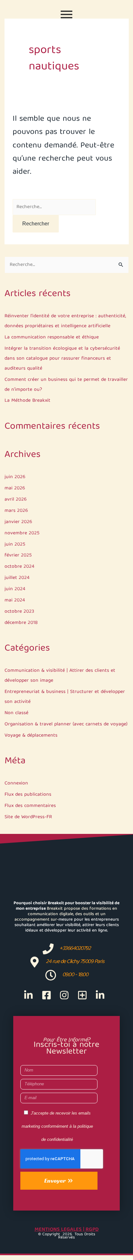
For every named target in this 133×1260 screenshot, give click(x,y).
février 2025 (18, 555)
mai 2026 (15, 488)
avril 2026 (16, 499)
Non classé (16, 713)
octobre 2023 (19, 611)
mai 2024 (15, 600)
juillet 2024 (17, 577)
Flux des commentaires (30, 805)
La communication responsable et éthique (52, 337)
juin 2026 (15, 477)
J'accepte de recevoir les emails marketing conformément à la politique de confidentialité (57, 1126)
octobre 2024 (19, 566)
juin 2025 (15, 544)
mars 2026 (16, 510)
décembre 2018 (21, 622)
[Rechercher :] (54, 206)
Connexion (16, 783)
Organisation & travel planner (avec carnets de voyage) (66, 724)
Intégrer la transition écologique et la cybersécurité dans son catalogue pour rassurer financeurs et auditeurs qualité (62, 358)
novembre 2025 (22, 533)
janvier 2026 (18, 522)
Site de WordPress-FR (28, 817)
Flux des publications (28, 794)
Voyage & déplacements (31, 735)
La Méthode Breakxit (27, 400)
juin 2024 (15, 589)
